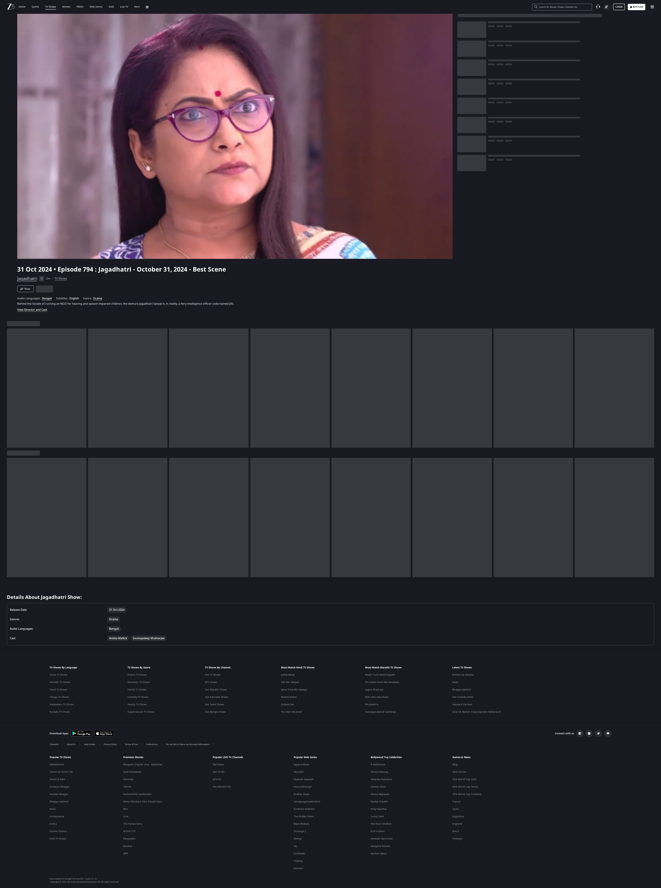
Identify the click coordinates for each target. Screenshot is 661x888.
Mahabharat (57, 764)
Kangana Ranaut (380, 846)
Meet (455, 682)
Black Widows (301, 824)
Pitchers (298, 868)
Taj (295, 846)
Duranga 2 (300, 831)
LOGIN (619, 6)
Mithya (298, 839)
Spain (455, 809)
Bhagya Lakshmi (461, 689)
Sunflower (299, 853)
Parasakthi (129, 839)
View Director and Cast (32, 310)
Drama (97, 298)
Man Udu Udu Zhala (376, 697)
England (457, 824)
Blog (455, 764)
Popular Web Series (305, 757)
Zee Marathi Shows (216, 689)
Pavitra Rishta (289, 697)
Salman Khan (378, 787)
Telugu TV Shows (59, 697)
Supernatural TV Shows (141, 712)
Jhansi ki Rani (57, 779)
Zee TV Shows (213, 675)
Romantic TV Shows (139, 682)
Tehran (127, 787)
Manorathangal (303, 787)
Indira (53, 824)
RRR (125, 853)
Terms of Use (131, 744)
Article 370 (129, 831)
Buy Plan (638, 6)
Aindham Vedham (304, 809)
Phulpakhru (372, 704)
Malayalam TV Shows (62, 704)
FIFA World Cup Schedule (467, 794)
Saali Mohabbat (132, 772)
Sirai (125, 816)
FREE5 (80, 7)
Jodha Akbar (288, 675)
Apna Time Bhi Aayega (294, 689)
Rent (137, 7)
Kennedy (128, 779)
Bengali (47, 298)
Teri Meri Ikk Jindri (291, 712)
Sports (35, 7)
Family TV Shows (137, 689)
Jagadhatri (27, 279)
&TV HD (217, 779)
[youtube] (607, 733)
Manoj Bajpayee (380, 794)
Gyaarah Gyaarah (304, 779)
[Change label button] (606, 7)
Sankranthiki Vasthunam (137, 794)
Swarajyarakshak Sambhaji (380, 712)
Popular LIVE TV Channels (228, 757)
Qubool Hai (287, 704)
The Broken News (304, 816)
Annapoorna (57, 816)
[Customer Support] (598, 7)
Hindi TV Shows (58, 675)
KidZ (111, 7)
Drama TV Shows (137, 675)
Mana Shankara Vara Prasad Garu (142, 801)
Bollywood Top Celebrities (386, 757)
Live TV (124, 7)
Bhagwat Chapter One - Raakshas (142, 764)
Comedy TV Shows (138, 697)
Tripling (298, 861)
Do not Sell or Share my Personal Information (187, 744)
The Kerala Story (132, 824)
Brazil (455, 831)
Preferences (152, 744)
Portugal (457, 839)
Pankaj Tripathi (379, 801)
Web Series (96, 7)
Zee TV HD (218, 772)
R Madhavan (378, 764)
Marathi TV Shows (60, 682)
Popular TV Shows (60, 757)
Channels (54, 744)
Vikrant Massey (379, 772)
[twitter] (598, 733)
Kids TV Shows (58, 839)
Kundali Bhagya (59, 794)
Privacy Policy (110, 744)
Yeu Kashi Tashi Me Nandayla (382, 682)
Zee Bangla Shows (215, 712)
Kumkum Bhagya (59, 787)
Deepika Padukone (381, 779)
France (456, 801)
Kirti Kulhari (378, 831)
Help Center (89, 744)
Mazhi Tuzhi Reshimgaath (380, 675)
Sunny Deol (377, 816)
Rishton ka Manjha (463, 675)
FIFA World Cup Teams (465, 787)
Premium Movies (133, 757)
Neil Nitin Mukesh (381, 824)
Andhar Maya (301, 794)
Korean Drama (58, 831)
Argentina (458, 816)
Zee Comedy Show (462, 697)
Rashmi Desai (378, 853)
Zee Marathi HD (222, 787)
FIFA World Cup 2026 (464, 779)
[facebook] (579, 733)
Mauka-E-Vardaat (462, 704)
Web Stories (459, 772)
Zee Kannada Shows (216, 697)
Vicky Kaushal (378, 809)
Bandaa (127, 846)
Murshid (299, 772)
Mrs (125, 809)
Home (22, 7)
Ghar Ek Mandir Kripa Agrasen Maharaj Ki (476, 712)
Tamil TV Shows (58, 689)
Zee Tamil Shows (214, 704)
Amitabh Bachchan (382, 839)
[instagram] (589, 733)
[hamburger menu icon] (652, 7)
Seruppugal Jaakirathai (307, 801)
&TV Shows (211, 682)
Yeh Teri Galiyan (290, 682)
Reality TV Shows (137, 704)
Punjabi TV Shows (60, 712)
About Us (71, 744)
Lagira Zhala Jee (374, 689)
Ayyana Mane (301, 764)
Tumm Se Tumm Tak (61, 772)
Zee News (218, 764)
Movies (66, 7)
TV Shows (50, 7)
